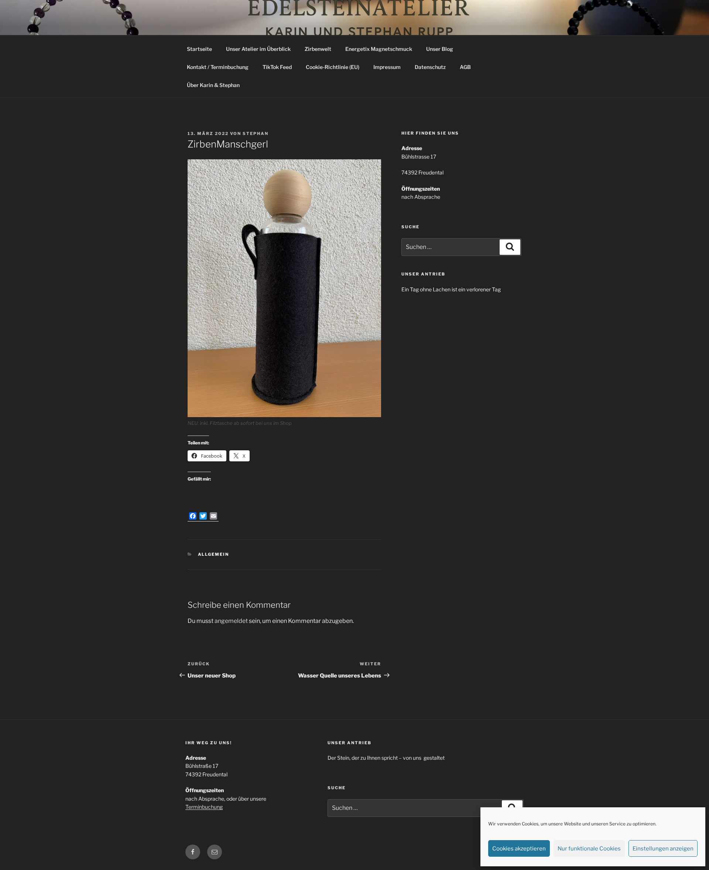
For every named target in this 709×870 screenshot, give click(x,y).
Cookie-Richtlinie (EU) (332, 67)
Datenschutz (430, 67)
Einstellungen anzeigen (663, 848)
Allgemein (213, 554)
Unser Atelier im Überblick (258, 49)
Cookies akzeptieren (519, 848)
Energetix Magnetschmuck (378, 49)
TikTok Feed (277, 67)
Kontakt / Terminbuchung (218, 67)
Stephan (255, 133)
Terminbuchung (204, 807)
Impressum (387, 67)
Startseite (199, 49)
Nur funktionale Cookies (589, 848)
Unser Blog (439, 49)
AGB (465, 67)
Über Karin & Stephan (213, 85)
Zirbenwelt (318, 49)
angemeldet (231, 620)
